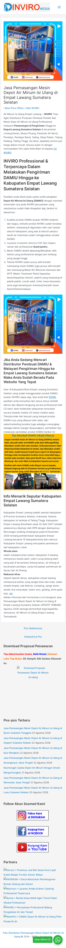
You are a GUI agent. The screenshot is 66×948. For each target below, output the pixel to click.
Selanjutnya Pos (33, 636)
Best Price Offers (14, 108)
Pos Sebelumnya (33, 628)
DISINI (52, 397)
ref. (11, 593)
